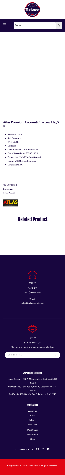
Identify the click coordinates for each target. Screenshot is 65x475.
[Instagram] (43, 449)
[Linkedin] (48, 449)
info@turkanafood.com (32, 303)
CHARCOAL (9, 192)
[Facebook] (37, 449)
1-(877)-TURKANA (32, 292)
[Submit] (54, 355)
